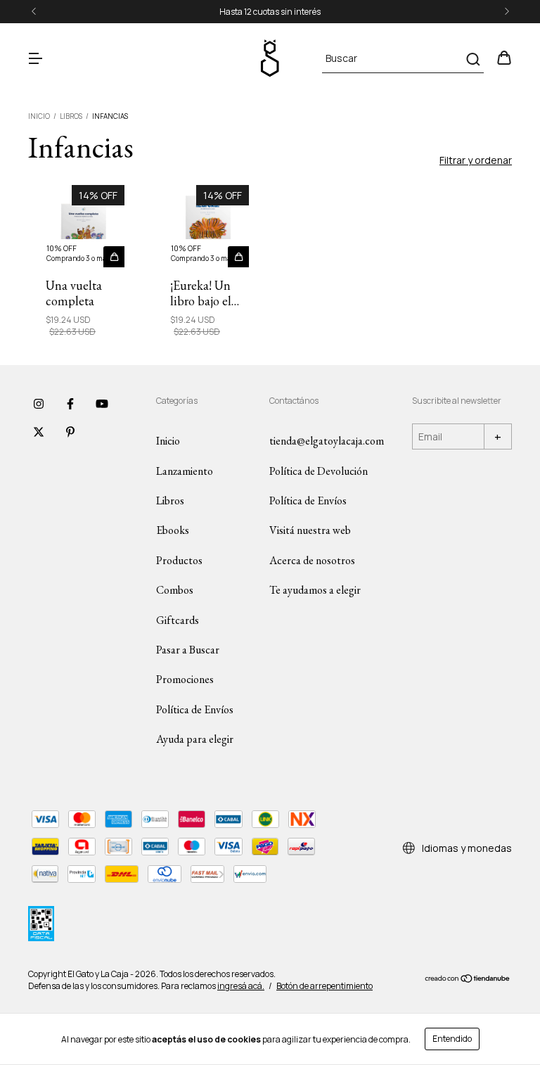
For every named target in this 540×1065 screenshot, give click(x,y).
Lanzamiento (184, 471)
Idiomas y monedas (466, 848)
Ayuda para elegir (194, 739)
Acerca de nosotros (312, 560)
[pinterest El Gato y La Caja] (70, 431)
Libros (71, 116)
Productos (179, 560)
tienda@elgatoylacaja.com (326, 440)
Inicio (39, 116)
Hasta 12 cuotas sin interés (270, 12)
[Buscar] (472, 59)
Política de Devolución (318, 471)
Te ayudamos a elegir (315, 589)
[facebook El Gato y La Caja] (70, 403)
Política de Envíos (194, 709)
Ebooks (172, 530)
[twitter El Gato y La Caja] (38, 431)
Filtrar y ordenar (475, 160)
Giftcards (177, 620)
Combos (174, 589)
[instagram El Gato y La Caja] (38, 403)
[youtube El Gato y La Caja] (101, 403)
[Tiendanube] (468, 980)
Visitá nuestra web (310, 530)
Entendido (452, 1039)
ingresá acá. (240, 986)
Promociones (185, 679)
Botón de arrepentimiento (324, 986)
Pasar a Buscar (187, 649)
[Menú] (35, 58)
